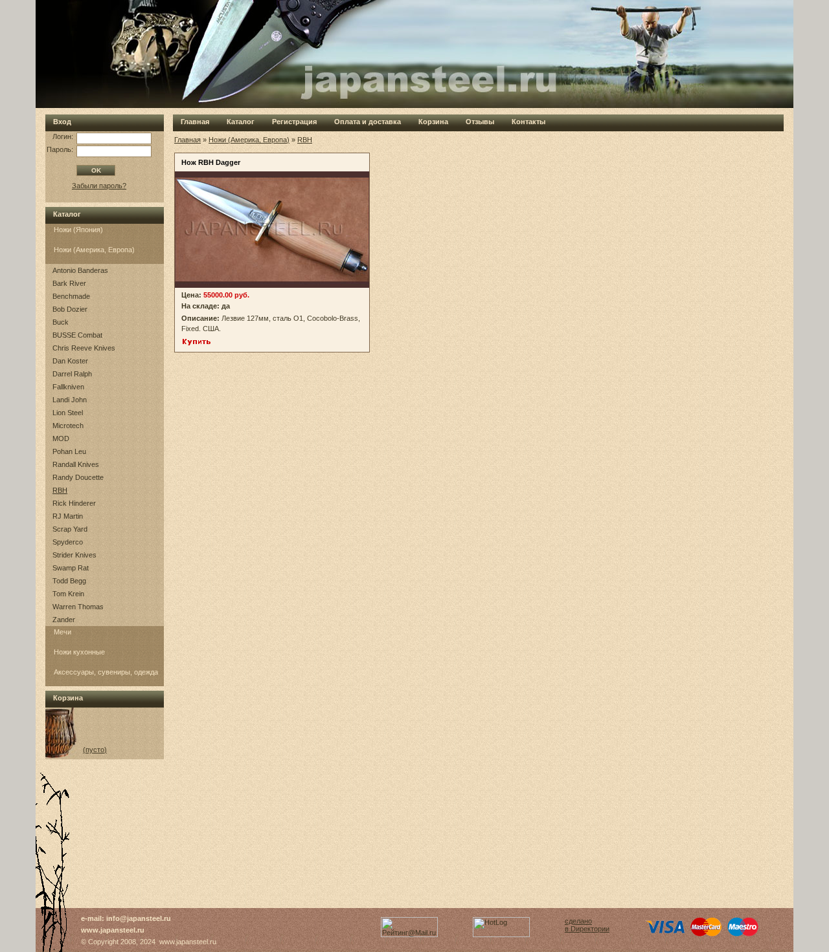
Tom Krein (68, 594)
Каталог (241, 121)
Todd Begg (69, 581)
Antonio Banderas (80, 270)
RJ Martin (67, 516)
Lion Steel (67, 412)
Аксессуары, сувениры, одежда (106, 672)
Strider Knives (74, 555)
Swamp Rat (70, 568)
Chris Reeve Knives (83, 348)
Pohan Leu (69, 451)
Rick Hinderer (74, 503)
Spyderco (67, 542)
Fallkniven (68, 387)
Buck (60, 322)
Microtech (68, 425)
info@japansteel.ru (138, 918)
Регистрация (294, 121)
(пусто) (95, 749)
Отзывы (480, 121)
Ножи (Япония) (78, 229)
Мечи (62, 632)
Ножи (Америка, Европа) (94, 250)
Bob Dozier (69, 309)
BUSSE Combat (77, 335)
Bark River (69, 283)
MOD (60, 438)
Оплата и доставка (367, 121)
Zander (63, 619)
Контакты (528, 121)
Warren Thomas (78, 607)
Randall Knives (75, 464)
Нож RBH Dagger (210, 162)
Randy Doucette (78, 477)
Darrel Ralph (72, 374)
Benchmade (71, 296)
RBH (59, 490)
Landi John (69, 400)
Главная (195, 121)
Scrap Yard (69, 529)
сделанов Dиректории (587, 925)
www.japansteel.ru (112, 930)
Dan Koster (70, 361)
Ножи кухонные (79, 652)
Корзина (433, 121)
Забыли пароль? (99, 185)
